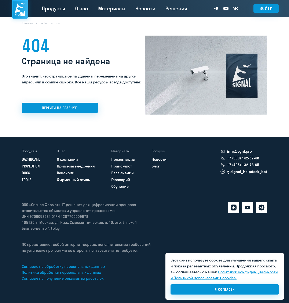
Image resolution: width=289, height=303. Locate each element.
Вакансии (65, 172)
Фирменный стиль (73, 179)
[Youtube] (247, 207)
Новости (145, 8)
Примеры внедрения (76, 166)
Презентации (123, 159)
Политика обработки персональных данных (61, 272)
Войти (266, 8)
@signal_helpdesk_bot (247, 171)
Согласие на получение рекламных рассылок (63, 278)
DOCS (26, 172)
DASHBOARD (31, 159)
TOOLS (26, 179)
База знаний (122, 172)
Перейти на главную (60, 108)
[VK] (233, 207)
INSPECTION (31, 166)
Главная (27, 23)
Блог (156, 166)
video (44, 23)
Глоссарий (120, 179)
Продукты (53, 8)
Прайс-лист (121, 166)
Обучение (120, 186)
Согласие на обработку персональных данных (63, 266)
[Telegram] (261, 207)
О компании (67, 159)
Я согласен (225, 289)
